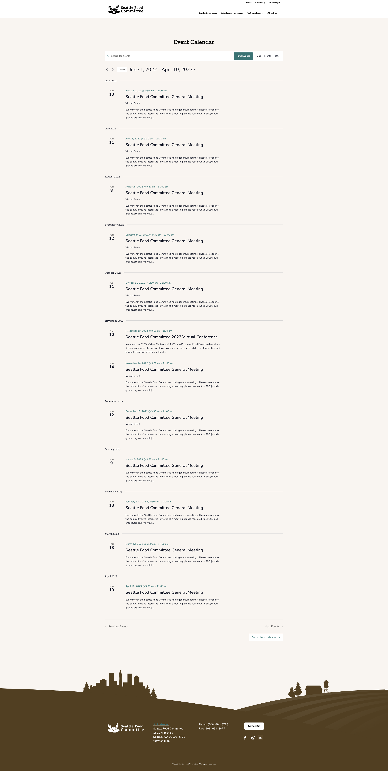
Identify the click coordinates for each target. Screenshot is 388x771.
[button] (245, 737)
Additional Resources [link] (232, 13)
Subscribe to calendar (264, 637)
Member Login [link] (273, 3)
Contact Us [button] (254, 726)
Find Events (243, 56)
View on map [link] (161, 741)
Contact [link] (259, 3)
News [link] (248, 3)
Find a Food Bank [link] (208, 13)
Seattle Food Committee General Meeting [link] (164, 97)
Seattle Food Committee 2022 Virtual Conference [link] (171, 337)
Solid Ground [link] (161, 724)
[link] (125, 11)
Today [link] (122, 69)
